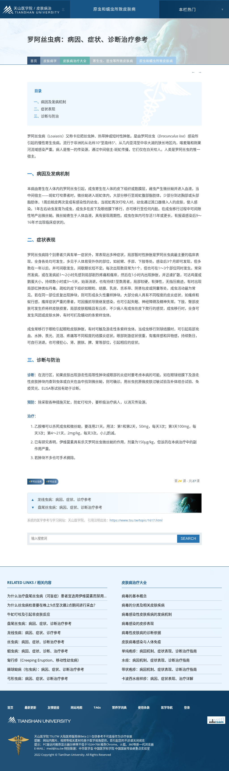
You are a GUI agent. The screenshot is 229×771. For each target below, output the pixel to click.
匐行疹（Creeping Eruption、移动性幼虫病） (44, 660)
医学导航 (167, 707)
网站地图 (76, 707)
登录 (187, 707)
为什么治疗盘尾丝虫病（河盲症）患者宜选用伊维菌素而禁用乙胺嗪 (57, 596)
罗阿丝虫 (52, 481)
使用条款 (144, 707)
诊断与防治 (50, 116)
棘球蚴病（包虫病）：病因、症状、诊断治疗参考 (45, 669)
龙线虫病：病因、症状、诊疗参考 (64, 499)
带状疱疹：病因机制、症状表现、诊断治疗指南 (159, 669)
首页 (33, 61)
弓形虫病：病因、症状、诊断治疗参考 (37, 678)
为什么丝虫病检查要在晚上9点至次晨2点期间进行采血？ (52, 605)
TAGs (97, 707)
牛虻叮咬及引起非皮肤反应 (28, 614)
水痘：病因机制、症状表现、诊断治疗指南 (156, 660)
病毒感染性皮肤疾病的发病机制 (147, 614)
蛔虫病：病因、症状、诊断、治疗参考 (37, 651)
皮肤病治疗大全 (75, 61)
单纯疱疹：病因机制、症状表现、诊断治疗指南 (159, 651)
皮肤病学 (50, 61)
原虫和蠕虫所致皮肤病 (114, 9)
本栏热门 (187, 9)
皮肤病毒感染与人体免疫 (141, 641)
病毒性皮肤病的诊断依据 (141, 632)
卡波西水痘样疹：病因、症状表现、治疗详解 (157, 678)
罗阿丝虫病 (36, 481)
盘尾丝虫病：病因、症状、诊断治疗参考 (70, 507)
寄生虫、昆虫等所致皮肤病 (113, 61)
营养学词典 (119, 707)
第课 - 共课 (186, 481)
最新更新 (30, 707)
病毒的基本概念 (134, 596)
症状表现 (48, 109)
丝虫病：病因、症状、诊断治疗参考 (35, 641)
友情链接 (53, 707)
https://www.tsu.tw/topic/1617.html (136, 520)
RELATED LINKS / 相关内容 (29, 582)
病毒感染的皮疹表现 (138, 623)
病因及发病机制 (53, 101)
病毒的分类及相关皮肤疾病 (143, 605)
